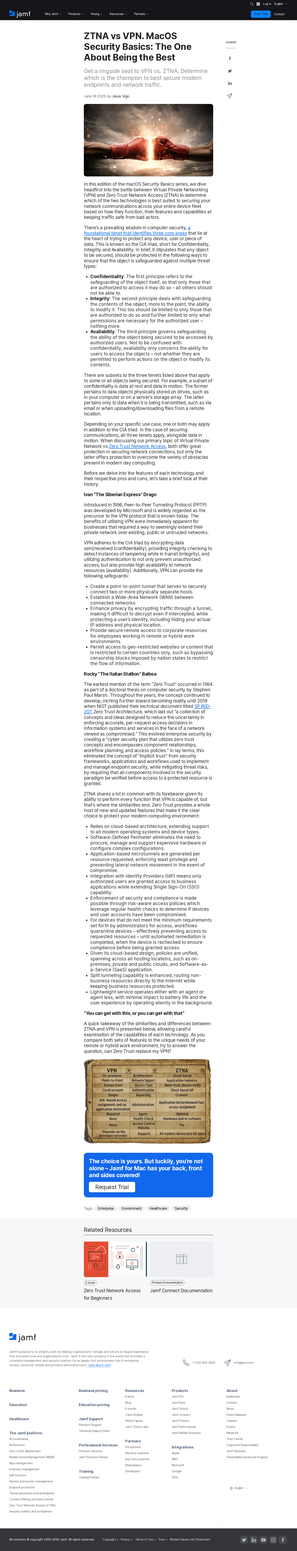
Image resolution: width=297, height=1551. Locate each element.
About (232, 1390)
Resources (134, 1390)
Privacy (125, 1539)
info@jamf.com (244, 1362)
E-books (130, 1409)
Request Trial (112, 1186)
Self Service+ (17, 1475)
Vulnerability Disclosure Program (247, 1457)
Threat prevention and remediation (32, 1493)
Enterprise (106, 1208)
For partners (133, 1447)
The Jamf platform (25, 1433)
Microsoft (178, 1465)
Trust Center (234, 1439)
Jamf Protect (180, 1421)
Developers (132, 1471)
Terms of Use (144, 1539)
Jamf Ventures (236, 1451)
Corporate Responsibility (242, 1445)
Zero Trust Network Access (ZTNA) (32, 1505)
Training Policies (89, 1477)
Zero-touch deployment (25, 1451)
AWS (175, 1459)
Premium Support (90, 1425)
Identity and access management (31, 1481)
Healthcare (158, 1208)
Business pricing (93, 1390)
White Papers (134, 1421)
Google (176, 1471)
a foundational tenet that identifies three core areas (137, 230)
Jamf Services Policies (93, 1457)
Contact (231, 1402)
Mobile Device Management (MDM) (32, 1457)
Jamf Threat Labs (136, 1427)
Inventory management (24, 1469)
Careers (231, 1421)
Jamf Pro (177, 1396)
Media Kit (232, 1433)
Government (131, 1208)
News (230, 1409)
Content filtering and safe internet (31, 1499)
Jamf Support (91, 1419)
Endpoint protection (22, 1487)
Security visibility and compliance (30, 1511)
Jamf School (180, 1409)
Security (181, 1208)
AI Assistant (17, 1445)
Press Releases (236, 1415)
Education (18, 1404)
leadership (233, 1396)
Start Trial (261, 14)
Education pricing (94, 1404)
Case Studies (134, 1415)
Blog (128, 1402)
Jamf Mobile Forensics (186, 1433)
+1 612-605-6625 (204, 1362)
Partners (133, 1441)
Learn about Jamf (99, 1365)
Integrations (183, 1447)
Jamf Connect (181, 1415)
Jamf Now (178, 1402)
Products (180, 1390)
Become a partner (137, 1453)
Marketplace (133, 1465)
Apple (175, 1453)
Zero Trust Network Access (137, 446)
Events (129, 1396)
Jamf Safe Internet (184, 1427)
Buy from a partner (137, 1459)
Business (17, 1390)
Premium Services (90, 1451)
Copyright (109, 1539)
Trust (161, 1539)
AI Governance (18, 1439)
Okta (175, 1477)
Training (86, 1471)
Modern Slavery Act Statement (190, 1539)
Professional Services (98, 1445)
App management (21, 1463)
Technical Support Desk (94, 1431)
